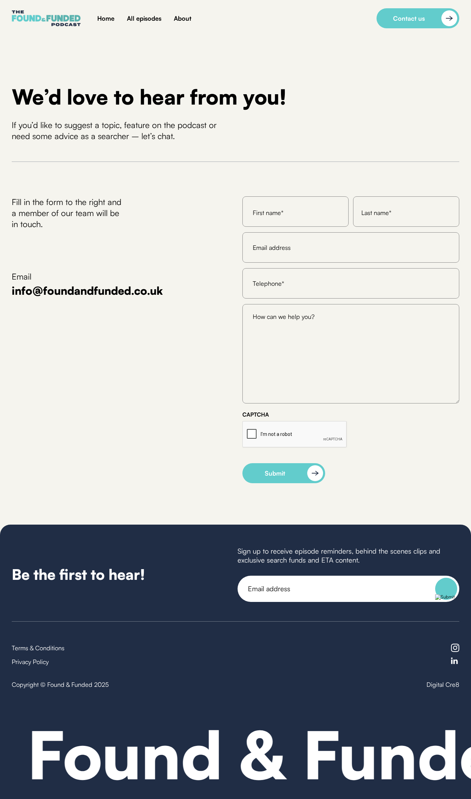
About (182, 18)
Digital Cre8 (443, 684)
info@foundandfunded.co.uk (87, 291)
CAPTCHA (255, 414)
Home (105, 18)
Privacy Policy (30, 661)
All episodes (144, 18)
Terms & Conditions (38, 648)
